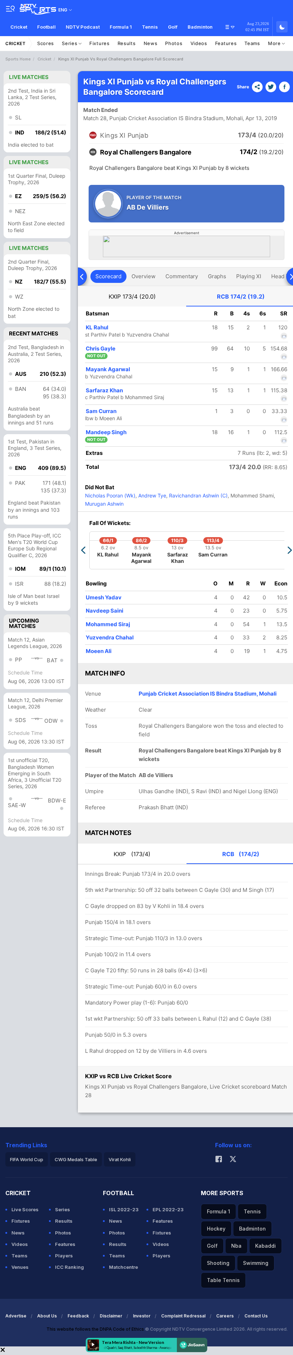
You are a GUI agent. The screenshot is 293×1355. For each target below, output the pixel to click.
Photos (173, 43)
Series (70, 43)
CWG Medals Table (76, 1159)
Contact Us (256, 1316)
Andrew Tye (151, 495)
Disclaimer (111, 1316)
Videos (198, 43)
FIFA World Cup (26, 1159)
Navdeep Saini (104, 610)
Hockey (216, 1229)
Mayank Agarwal (108, 369)
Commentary (181, 276)
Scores (45, 43)
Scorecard (108, 276)
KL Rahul (97, 327)
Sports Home (18, 59)
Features (226, 43)
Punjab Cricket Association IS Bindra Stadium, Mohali (208, 693)
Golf (173, 27)
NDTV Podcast (83, 27)
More (275, 43)
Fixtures (99, 43)
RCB (241, 296)
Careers (225, 1316)
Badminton (200, 27)
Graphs (217, 276)
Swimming (255, 1263)
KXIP (132, 296)
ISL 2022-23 (124, 1209)
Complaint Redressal (183, 1316)
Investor (141, 1316)
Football (46, 27)
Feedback (78, 1316)
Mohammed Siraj (108, 624)
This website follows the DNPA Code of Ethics (95, 1329)
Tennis (150, 27)
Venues (20, 1267)
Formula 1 (121, 27)
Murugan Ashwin (104, 504)
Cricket (18, 27)
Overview (143, 276)
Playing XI (248, 276)
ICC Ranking (69, 1267)
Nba (236, 1246)
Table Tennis (223, 1280)
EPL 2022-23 (168, 1209)
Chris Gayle (100, 348)
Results (127, 43)
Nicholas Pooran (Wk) (110, 495)
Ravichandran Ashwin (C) (198, 495)
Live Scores (25, 1209)
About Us (47, 1316)
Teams (252, 43)
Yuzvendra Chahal (110, 637)
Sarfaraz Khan (104, 390)
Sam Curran (101, 411)
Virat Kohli (120, 1159)
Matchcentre (123, 1267)
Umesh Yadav (103, 597)
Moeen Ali (98, 651)
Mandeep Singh (106, 432)
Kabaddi (265, 1246)
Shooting (218, 1263)
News (151, 43)
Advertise (15, 1316)
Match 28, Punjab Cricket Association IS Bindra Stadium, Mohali (163, 118)
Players (64, 1255)
